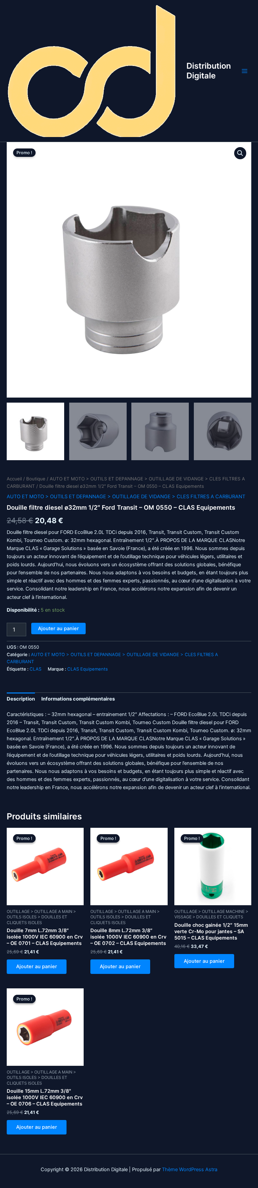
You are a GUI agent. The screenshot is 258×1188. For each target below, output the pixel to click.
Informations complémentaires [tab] (78, 699)
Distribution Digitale (208, 70)
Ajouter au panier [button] (36, 966)
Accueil (14, 478)
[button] (240, 153)
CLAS (35, 669)
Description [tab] (21, 699)
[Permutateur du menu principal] (244, 70)
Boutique (35, 478)
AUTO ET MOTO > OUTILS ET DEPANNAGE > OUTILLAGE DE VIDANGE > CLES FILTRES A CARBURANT (126, 497)
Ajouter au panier (58, 628)
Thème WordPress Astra (189, 1169)
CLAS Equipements (87, 669)
